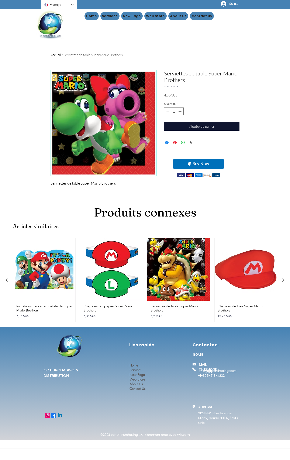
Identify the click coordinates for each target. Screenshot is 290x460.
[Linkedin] (60, 415)
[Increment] (180, 111)
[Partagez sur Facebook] (166, 142)
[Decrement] (167, 111)
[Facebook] (53, 415)
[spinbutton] (174, 111)
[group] (145, 280)
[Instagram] (47, 415)
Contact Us (137, 388)
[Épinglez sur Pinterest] (174, 142)
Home (134, 365)
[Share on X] (191, 142)
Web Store (137, 379)
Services (135, 370)
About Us (136, 384)
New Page (137, 374)
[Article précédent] (6, 280)
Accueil (56, 55)
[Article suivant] (283, 280)
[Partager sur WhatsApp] (183, 142)
